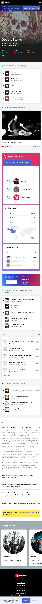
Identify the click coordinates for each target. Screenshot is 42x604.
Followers (31, 253)
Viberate (7, 2)
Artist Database (21, 588)
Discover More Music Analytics (17, 162)
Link (16, 257)
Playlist (9, 253)
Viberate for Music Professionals (21, 596)
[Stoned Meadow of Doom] (7, 319)
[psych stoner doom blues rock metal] (7, 313)
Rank (8, 175)
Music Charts (21, 585)
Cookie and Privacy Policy (12, 602)
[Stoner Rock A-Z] (7, 306)
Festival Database (21, 590)
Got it (26, 600)
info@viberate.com (30, 512)
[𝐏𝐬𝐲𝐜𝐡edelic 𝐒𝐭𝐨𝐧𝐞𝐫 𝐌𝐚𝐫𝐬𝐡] (7, 325)
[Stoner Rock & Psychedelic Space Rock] (7, 300)
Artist (14, 175)
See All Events (7, 375)
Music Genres (21, 583)
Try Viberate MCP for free (31, 8)
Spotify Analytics (21, 593)
